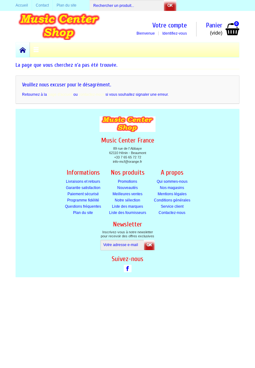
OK (170, 5)
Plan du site (83, 213)
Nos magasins (172, 188)
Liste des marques (127, 206)
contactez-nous (91, 94)
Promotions (127, 181)
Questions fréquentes (83, 206)
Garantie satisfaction (83, 188)
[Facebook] (128, 268)
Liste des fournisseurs (127, 213)
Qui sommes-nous (172, 181)
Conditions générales (172, 200)
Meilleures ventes (127, 194)
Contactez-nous (172, 213)
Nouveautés (127, 188)
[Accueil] (23, 49)
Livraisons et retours (83, 181)
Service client (172, 206)
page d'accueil (60, 94)
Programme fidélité (83, 200)
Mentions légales (172, 194)
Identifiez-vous (174, 33)
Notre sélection (127, 200)
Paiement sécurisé (83, 194)
